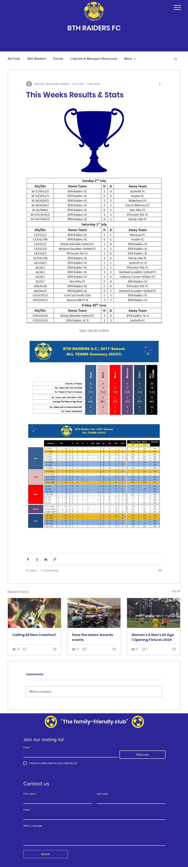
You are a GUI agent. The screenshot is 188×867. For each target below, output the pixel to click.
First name (30, 793)
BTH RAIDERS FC (94, 28)
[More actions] (160, 84)
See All (176, 591)
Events (58, 58)
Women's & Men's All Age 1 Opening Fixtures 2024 (152, 637)
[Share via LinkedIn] (46, 559)
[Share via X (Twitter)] (37, 559)
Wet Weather (36, 58)
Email (27, 747)
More (128, 58)
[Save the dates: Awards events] (94, 613)
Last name (102, 793)
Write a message (32, 825)
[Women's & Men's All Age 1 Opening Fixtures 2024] (153, 613)
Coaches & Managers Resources (93, 58)
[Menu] (177, 7)
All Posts (14, 58)
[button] (175, 58)
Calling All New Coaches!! (34, 634)
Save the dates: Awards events (92, 637)
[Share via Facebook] (28, 559)
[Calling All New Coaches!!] (34, 613)
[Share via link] (55, 559)
